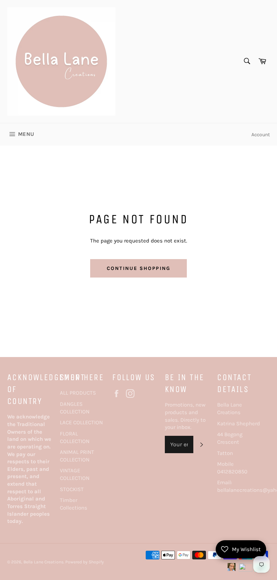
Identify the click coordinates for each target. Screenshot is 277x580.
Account (260, 135)
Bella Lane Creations (43, 561)
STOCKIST (72, 489)
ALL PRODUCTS (78, 393)
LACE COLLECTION (81, 422)
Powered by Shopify (84, 561)
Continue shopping (138, 268)
